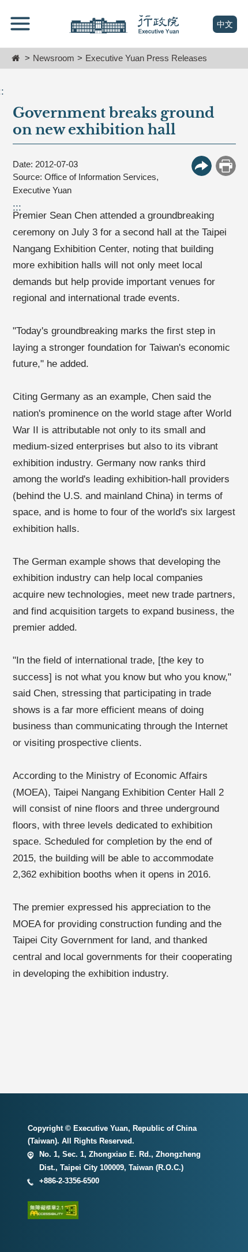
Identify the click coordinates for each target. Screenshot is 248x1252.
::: (17, 207)
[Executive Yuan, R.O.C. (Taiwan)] (124, 24)
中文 (227, 24)
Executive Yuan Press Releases (146, 58)
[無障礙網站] (124, 1212)
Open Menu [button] (20, 23)
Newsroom (53, 58)
